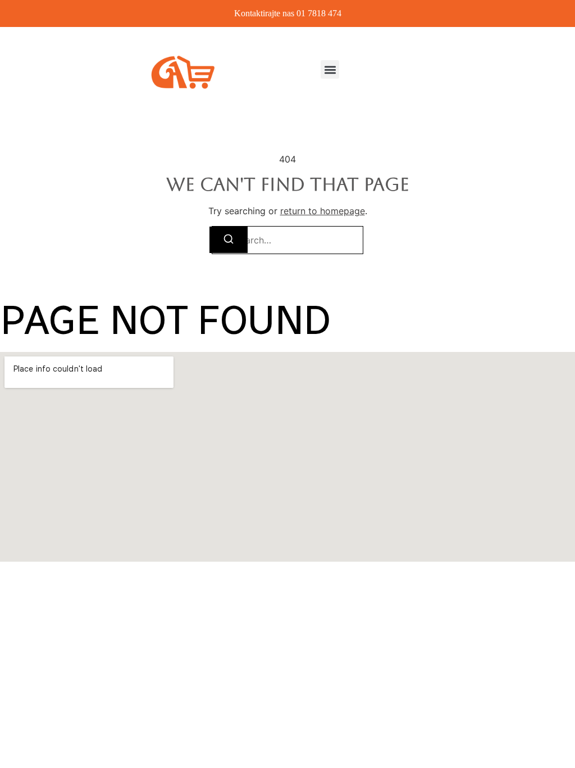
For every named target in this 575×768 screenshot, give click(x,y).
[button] (330, 69)
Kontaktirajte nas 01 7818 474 (287, 13)
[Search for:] (287, 240)
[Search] (228, 240)
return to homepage (322, 210)
